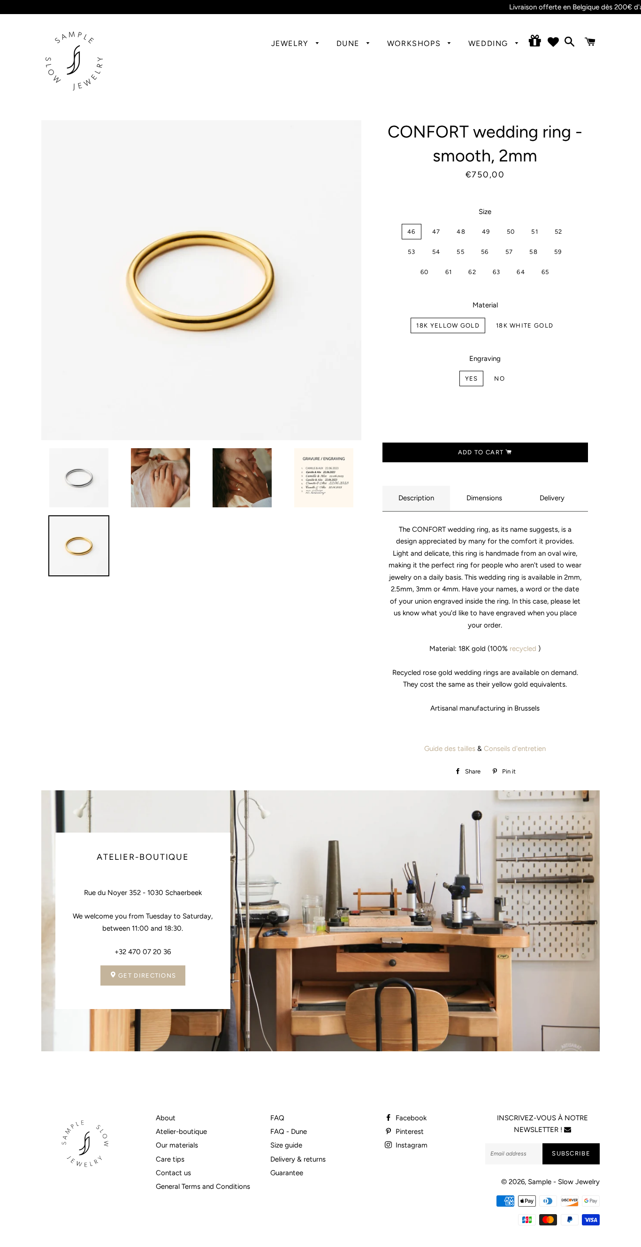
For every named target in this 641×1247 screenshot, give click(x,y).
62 (472, 271)
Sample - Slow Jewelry (564, 1182)
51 (534, 231)
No (499, 378)
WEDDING (489, 43)
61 (448, 271)
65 (545, 271)
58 (533, 251)
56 (485, 251)
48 (461, 231)
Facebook (410, 1118)
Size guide (286, 1145)
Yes (471, 378)
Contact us (173, 1173)
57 (509, 251)
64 (521, 271)
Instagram (410, 1145)
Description (416, 498)
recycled (523, 648)
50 (511, 231)
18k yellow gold (448, 325)
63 (497, 271)
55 (461, 251)
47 (436, 231)
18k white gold (524, 325)
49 (486, 231)
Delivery (552, 498)
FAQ (277, 1118)
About (166, 1118)
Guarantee (286, 1173)
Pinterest (409, 1131)
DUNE (349, 43)
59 (558, 251)
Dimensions (484, 498)
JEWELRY (291, 43)
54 (436, 251)
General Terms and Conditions (203, 1186)
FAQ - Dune (288, 1131)
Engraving (485, 358)
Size (485, 211)
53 (412, 251)
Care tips (170, 1159)
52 (559, 231)
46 (411, 231)
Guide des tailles (449, 748)
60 (424, 271)
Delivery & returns (298, 1159)
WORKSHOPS (415, 43)
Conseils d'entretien (515, 748)
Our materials (177, 1145)
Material (485, 305)
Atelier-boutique (181, 1131)
